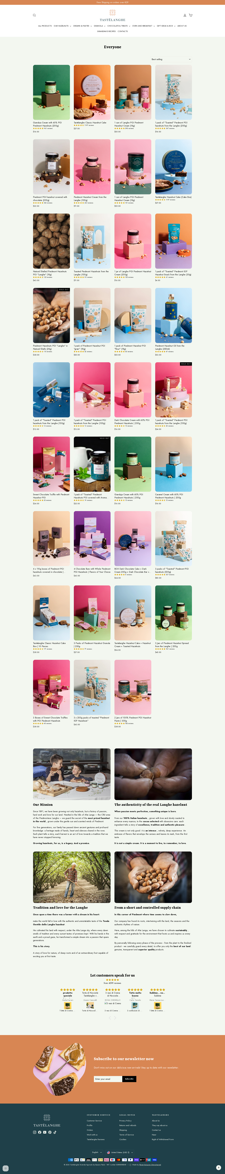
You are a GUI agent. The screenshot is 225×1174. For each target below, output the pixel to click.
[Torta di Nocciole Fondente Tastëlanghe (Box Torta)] (135, 1005)
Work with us (92, 1134)
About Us (156, 1120)
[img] (112, 980)
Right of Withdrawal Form (163, 1139)
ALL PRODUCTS (45, 26)
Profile (89, 1125)
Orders (90, 1130)
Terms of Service (126, 1134)
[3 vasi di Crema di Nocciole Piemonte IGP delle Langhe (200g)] (68, 1005)
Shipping (123, 1130)
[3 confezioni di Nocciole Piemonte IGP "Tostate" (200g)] (90, 1005)
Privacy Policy (125, 1120)
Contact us (156, 1130)
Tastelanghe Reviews (96, 1139)
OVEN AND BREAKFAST (142, 26)
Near (154, 1134)
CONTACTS (123, 31)
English (95, 1152)
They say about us (160, 1125)
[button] (38, 128)
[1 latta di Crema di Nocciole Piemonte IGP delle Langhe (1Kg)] (113, 1005)
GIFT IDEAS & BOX (165, 26)
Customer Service (94, 1120)
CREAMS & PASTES (81, 26)
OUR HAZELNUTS (61, 26)
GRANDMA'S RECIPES (106, 31)
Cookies (122, 1139)
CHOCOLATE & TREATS (117, 26)
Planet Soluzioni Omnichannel (150, 1165)
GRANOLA (98, 26)
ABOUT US (182, 26)
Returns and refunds (127, 1125)
